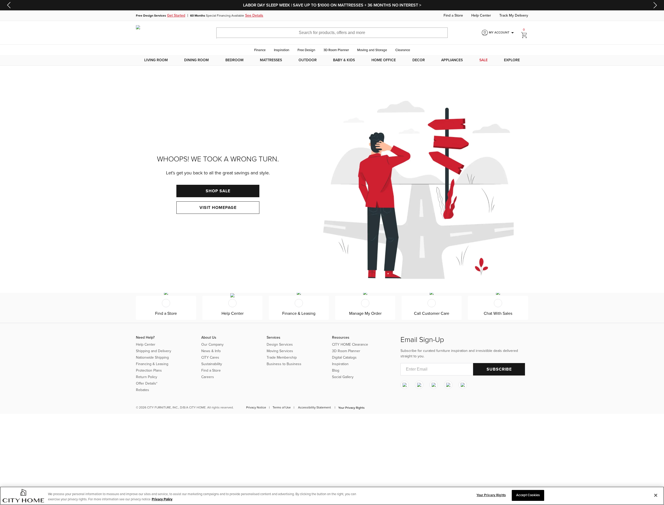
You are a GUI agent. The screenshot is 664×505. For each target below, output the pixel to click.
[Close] (655, 495)
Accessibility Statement (314, 407)
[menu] (332, 60)
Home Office (383, 60)
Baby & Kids (344, 60)
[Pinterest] (448, 385)
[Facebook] (419, 385)
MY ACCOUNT (502, 33)
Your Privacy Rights (351, 408)
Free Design (306, 50)
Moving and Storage (372, 50)
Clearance (402, 50)
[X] (434, 385)
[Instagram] (405, 385)
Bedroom (234, 60)
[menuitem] (156, 60)
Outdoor (308, 60)
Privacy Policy (162, 499)
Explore (512, 60)
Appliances (452, 60)
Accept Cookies (528, 495)
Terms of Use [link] (282, 407)
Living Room (156, 60)
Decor (418, 60)
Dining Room (196, 60)
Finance (260, 50)
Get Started (176, 15)
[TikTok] (463, 385)
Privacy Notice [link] (256, 407)
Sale (483, 60)
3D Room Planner (336, 50)
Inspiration (281, 50)
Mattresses (271, 60)
